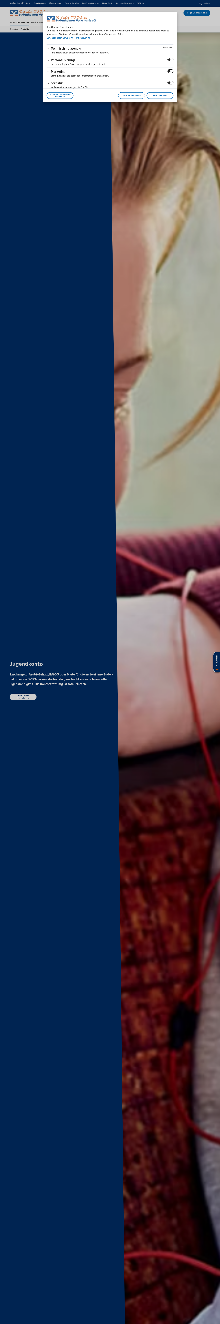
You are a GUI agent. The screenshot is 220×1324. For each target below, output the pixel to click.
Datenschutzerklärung (58, 37)
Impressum (81, 37)
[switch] (170, 59)
